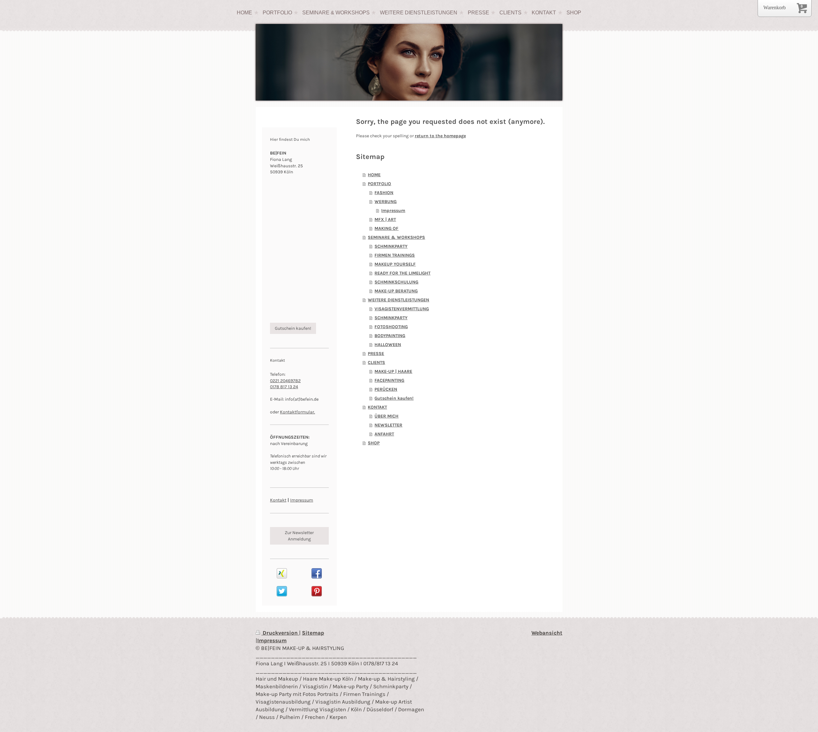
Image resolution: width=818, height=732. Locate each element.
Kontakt (278, 500)
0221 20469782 (285, 380)
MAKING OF (386, 228)
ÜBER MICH (386, 416)
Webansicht (546, 633)
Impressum (393, 210)
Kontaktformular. (297, 412)
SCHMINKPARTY (390, 246)
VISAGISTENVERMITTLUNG (401, 309)
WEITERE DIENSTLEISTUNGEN (398, 300)
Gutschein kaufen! (393, 398)
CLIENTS (376, 362)
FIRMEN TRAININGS (394, 255)
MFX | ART (385, 219)
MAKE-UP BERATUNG (396, 291)
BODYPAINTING (389, 335)
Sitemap (313, 633)
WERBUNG (385, 201)
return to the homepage (440, 136)
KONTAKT (377, 407)
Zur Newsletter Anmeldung (299, 536)
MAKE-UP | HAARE (393, 371)
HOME (374, 174)
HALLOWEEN (387, 344)
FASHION (383, 192)
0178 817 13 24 (284, 386)
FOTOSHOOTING (391, 326)
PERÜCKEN (385, 389)
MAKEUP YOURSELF (395, 264)
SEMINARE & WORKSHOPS (396, 237)
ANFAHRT (384, 434)
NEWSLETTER (388, 425)
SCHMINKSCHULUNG (396, 282)
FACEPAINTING (389, 380)
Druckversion (280, 633)
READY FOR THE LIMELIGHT (402, 273)
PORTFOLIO (379, 183)
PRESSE (376, 353)
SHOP (374, 443)
